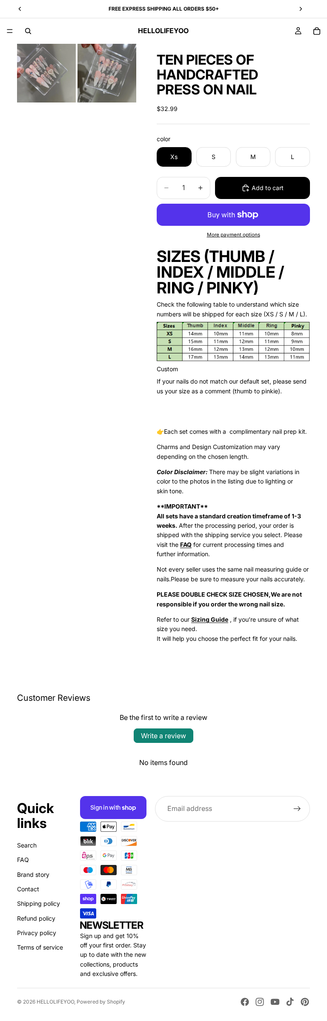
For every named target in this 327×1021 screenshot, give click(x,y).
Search (27, 845)
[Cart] (316, 31)
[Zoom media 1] (46, 73)
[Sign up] (297, 809)
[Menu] (10, 31)
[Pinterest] (305, 1002)
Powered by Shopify (101, 1001)
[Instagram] (260, 1002)
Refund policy (36, 918)
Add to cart (268, 187)
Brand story (33, 874)
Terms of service (40, 947)
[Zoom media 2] (106, 73)
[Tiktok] (290, 1002)
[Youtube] (275, 1002)
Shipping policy (38, 903)
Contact (28, 889)
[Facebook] (245, 1002)
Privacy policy (36, 932)
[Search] (28, 31)
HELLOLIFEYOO (55, 1001)
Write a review (163, 735)
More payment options (233, 235)
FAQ (23, 859)
